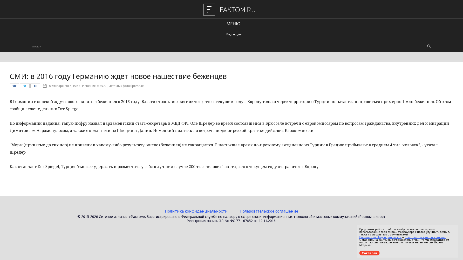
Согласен (369, 253)
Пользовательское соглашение (269, 211)
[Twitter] (24, 87)
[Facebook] (35, 87)
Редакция (234, 34)
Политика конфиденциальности (196, 211)
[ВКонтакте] (14, 87)
